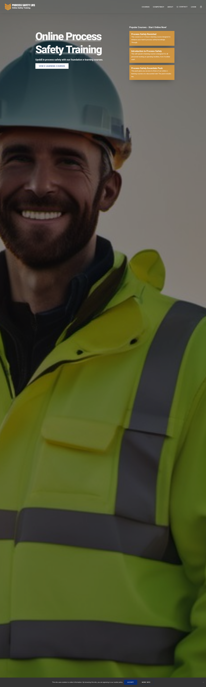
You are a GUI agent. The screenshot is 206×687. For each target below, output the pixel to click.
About (170, 7)
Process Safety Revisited (143, 34)
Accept (130, 682)
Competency (158, 7)
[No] (203, 682)
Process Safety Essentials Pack (147, 68)
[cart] (201, 7)
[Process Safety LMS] (20, 7)
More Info (146, 682)
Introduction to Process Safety (146, 51)
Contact (183, 7)
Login (193, 7)
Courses (145, 7)
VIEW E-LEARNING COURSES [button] (52, 66)
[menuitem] (145, 7)
